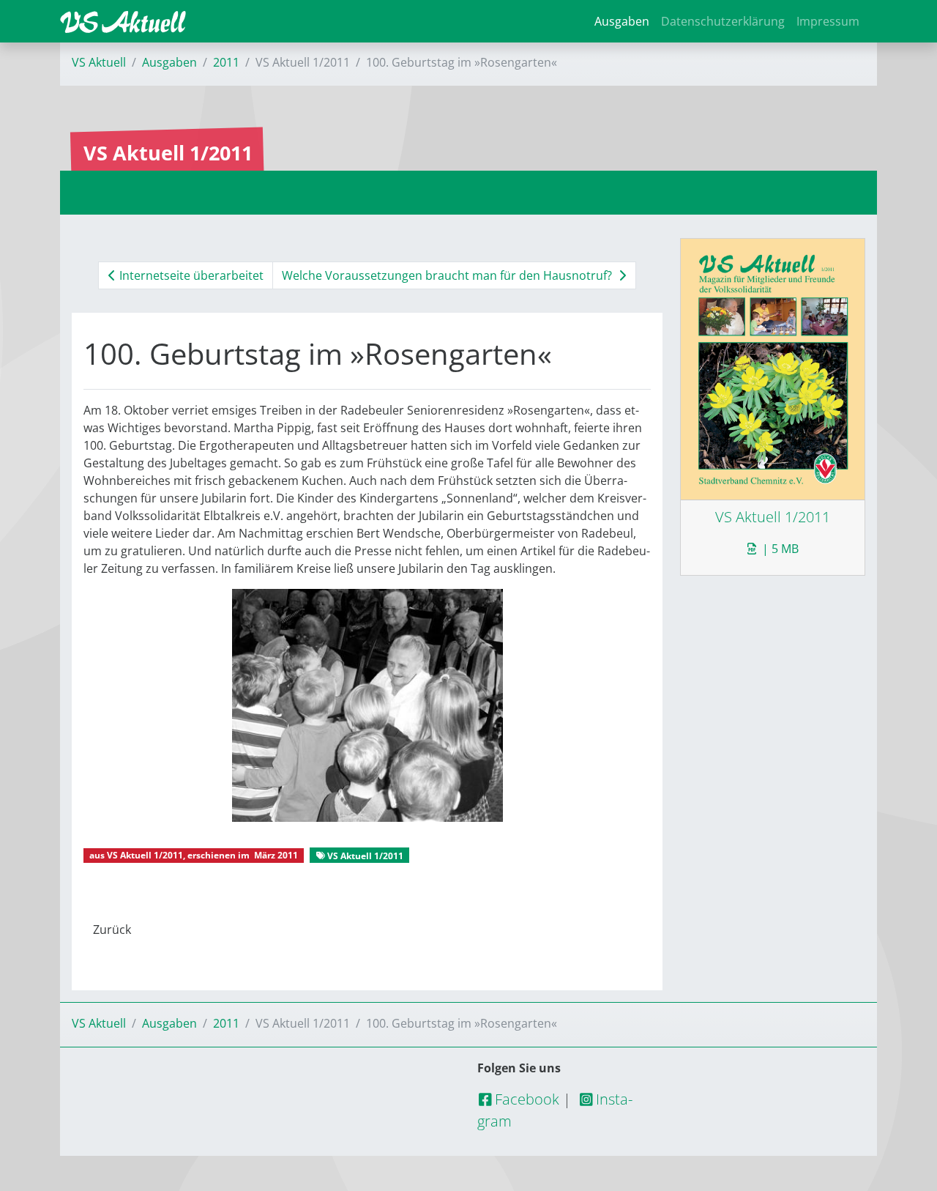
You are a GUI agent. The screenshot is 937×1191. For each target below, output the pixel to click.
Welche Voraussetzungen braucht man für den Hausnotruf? (448, 275)
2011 (226, 62)
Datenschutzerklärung (723, 21)
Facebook (525, 1099)
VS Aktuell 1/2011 (145, 855)
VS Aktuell (99, 62)
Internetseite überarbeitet (190, 275)
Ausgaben (621, 21)
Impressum (827, 21)
